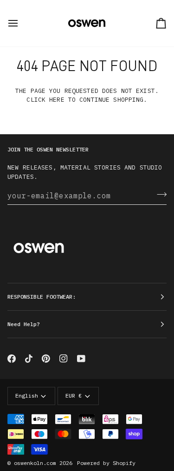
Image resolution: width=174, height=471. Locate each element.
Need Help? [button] (23, 324)
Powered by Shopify (106, 462)
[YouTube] (81, 358)
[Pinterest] (46, 358)
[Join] (159, 194)
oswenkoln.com (35, 462)
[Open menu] (21, 23)
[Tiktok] (28, 358)
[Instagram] (63, 358)
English (26, 395)
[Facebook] (11, 358)
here (56, 100)
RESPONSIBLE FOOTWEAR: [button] (41, 296)
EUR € (73, 395)
